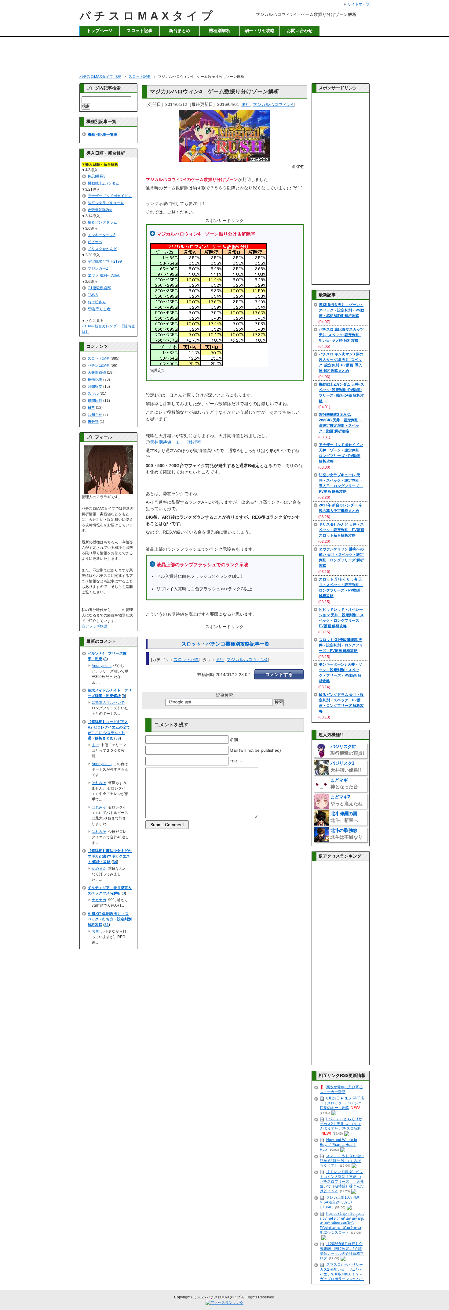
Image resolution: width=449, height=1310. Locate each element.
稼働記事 (95, 379)
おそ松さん (97, 302)
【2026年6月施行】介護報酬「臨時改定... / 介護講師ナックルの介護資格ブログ (342, 1251)
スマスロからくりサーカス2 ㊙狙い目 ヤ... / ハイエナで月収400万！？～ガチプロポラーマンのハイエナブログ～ (342, 1274)
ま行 (246, 104)
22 (106, 925)
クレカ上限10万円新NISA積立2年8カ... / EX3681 (340, 1202)
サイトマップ (359, 4)
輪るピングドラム (102, 222)
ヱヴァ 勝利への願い (105, 275)
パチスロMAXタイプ (147, 15)
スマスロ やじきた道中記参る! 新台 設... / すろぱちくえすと (342, 1161)
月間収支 (95, 386)
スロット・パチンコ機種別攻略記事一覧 (225, 643)
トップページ (99, 30)
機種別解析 (219, 30)
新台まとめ (179, 30)
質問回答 (95, 400)
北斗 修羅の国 (344, 817)
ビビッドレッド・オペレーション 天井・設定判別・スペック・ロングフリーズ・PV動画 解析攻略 (341, 617)
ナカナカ (99, 900)
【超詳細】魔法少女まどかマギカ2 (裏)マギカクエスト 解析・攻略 (110, 856)
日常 (91, 407)
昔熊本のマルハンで (108, 702)
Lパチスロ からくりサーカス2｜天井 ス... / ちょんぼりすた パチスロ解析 (341, 1124)
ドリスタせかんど (102, 249)
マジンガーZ (98, 268)
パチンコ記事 (99, 365)
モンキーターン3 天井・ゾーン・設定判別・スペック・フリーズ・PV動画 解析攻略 (340, 672)
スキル (93, 393)
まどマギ (344, 783)
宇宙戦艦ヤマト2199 (105, 261)
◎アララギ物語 (94, 626)
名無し (97, 931)
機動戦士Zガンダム (103, 183)
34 (115, 862)
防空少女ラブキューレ (106, 203)
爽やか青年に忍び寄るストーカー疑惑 (341, 1089)
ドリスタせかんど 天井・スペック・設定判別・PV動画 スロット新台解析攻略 (341, 530)
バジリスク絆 (347, 750)
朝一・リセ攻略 (260, 30)
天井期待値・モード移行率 (175, 442)
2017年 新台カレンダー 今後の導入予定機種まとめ (340, 508)
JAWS (93, 295)
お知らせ (95, 414)
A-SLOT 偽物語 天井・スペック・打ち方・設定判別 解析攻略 (110, 919)
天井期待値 (97, 372)
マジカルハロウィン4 (273, 104)
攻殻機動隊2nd (100, 210)
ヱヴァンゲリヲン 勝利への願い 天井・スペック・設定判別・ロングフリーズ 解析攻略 (341, 557)
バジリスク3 (345, 766)
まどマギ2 (346, 800)
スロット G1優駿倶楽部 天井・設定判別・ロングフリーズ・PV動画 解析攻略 (341, 645)
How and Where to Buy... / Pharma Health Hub (338, 1145)
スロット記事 (139, 30)
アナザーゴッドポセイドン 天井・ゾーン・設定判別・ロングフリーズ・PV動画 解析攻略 (341, 453)
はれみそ (99, 783)
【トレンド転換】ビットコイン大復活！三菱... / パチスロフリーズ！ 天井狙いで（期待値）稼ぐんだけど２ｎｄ (342, 1181)
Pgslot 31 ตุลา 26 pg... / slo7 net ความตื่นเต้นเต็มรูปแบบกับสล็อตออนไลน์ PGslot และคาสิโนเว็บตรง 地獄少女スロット (342, 1223)
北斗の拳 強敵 (346, 834)
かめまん (99, 868)
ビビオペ (95, 242)
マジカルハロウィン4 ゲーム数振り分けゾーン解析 (214, 91)
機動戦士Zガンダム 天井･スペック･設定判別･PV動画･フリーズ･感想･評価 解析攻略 (341, 392)
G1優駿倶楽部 (99, 288)
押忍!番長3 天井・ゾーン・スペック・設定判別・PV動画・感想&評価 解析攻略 (341, 310)
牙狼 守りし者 (99, 309)
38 (117, 738)
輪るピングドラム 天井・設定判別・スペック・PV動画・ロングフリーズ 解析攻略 (341, 703)
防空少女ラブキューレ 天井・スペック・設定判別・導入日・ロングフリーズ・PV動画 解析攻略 (341, 483)
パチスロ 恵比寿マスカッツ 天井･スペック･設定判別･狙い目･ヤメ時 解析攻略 (341, 335)
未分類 (93, 421)
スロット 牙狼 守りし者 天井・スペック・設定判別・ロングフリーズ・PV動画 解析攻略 (341, 587)
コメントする (279, 674)
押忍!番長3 (96, 176)
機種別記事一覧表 (102, 134)
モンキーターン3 (101, 235)
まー (95, 745)
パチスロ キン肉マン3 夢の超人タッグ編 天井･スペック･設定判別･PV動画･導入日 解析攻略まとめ (341, 362)
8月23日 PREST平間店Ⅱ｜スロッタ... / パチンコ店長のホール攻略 (342, 1103)
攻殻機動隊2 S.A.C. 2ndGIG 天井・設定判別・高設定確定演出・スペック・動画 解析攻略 (340, 422)
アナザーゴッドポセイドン (110, 196)
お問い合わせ (299, 30)
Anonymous (101, 666)
